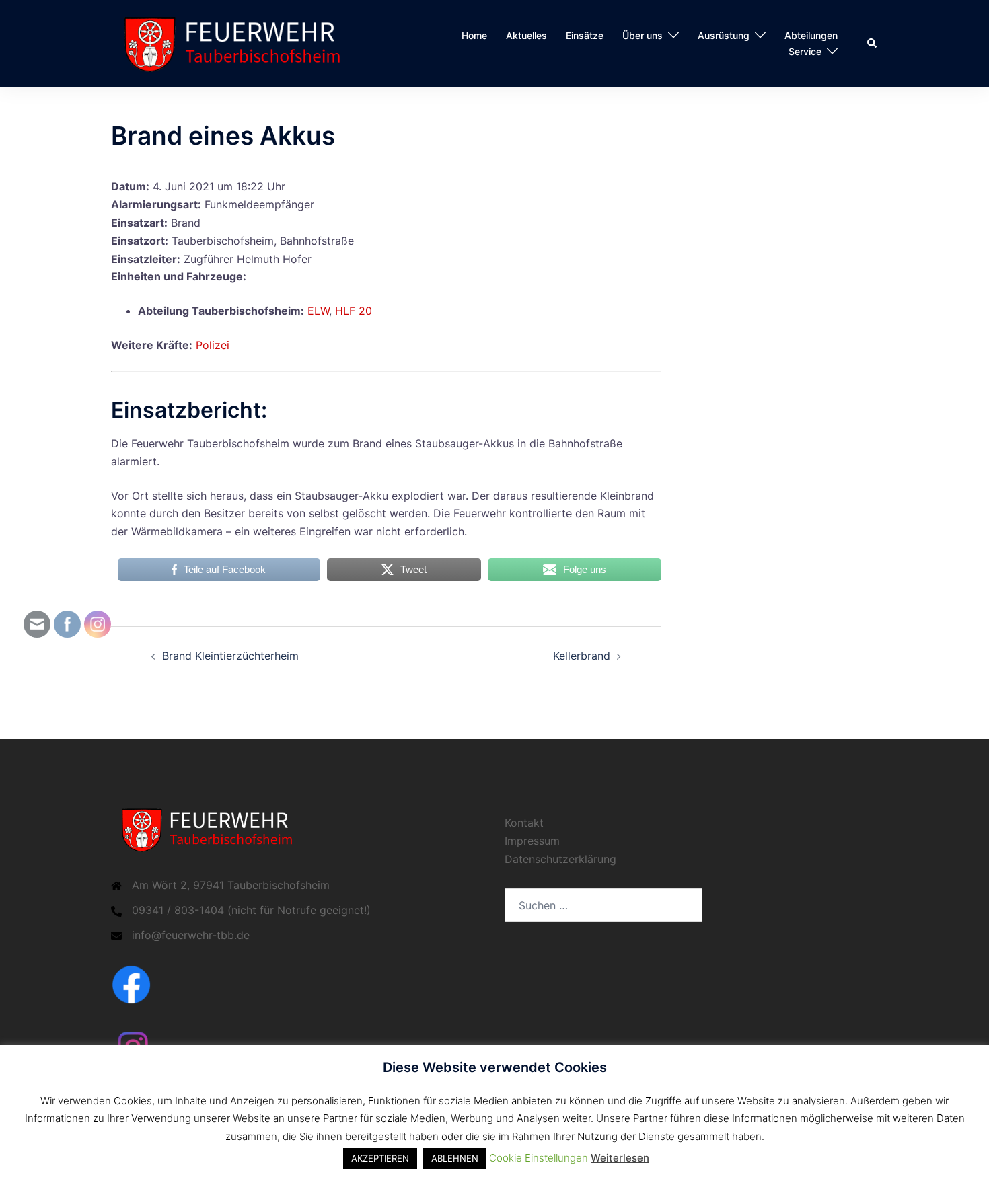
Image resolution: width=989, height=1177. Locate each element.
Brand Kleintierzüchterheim (230, 655)
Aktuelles (526, 35)
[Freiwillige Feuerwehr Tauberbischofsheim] (238, 42)
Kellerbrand (581, 655)
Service (805, 51)
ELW (318, 310)
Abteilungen (811, 35)
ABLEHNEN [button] (454, 1158)
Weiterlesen (620, 1157)
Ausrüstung (723, 35)
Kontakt (524, 822)
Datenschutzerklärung (560, 859)
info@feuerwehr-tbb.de (191, 935)
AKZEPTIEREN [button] (380, 1158)
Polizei (212, 345)
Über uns (642, 35)
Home (474, 35)
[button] (872, 43)
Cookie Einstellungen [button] (538, 1157)
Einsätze (584, 35)
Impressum (532, 840)
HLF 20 (353, 310)
